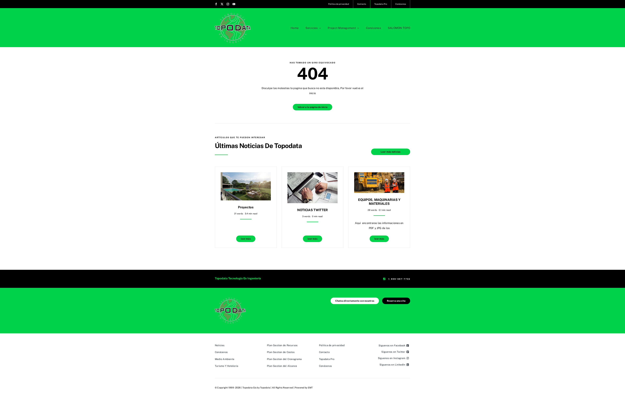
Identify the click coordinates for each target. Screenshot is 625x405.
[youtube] (234, 4)
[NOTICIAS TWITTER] (312, 174)
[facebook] (216, 4)
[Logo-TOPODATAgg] (233, 14)
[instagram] (228, 4)
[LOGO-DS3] (230, 298)
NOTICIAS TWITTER (312, 210)
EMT (310, 387)
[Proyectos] (246, 174)
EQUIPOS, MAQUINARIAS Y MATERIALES (379, 202)
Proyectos (245, 207)
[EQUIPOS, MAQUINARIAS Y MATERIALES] (379, 174)
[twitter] (222, 4)
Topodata (265, 387)
